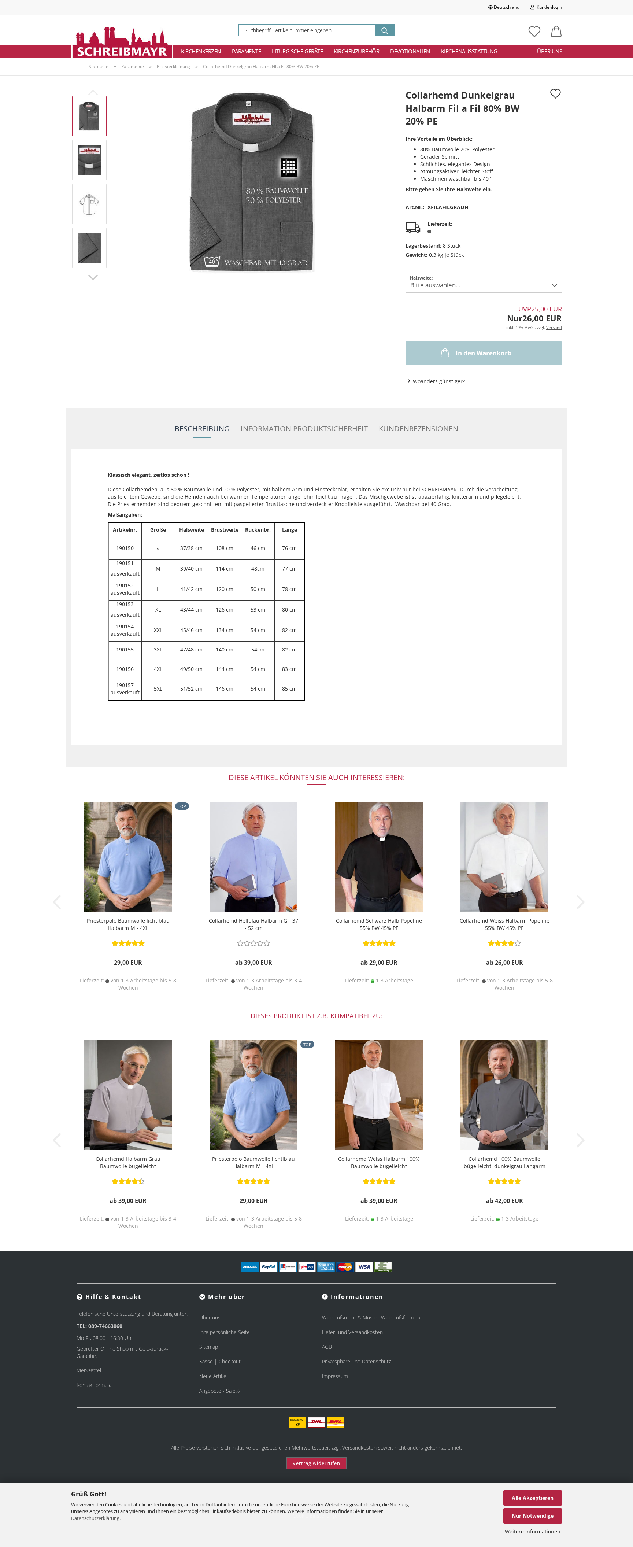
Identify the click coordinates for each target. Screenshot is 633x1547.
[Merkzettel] (534, 30)
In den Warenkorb (484, 353)
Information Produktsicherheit (304, 428)
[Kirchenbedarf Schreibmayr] (122, 30)
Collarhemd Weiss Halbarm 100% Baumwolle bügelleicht (379, 1162)
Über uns (549, 51)
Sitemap (208, 1346)
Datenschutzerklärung (95, 1518)
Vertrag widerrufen (316, 1463)
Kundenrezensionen (418, 428)
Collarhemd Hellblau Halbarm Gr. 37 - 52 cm (253, 924)
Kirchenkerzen (201, 51)
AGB (327, 1346)
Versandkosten (359, 1447)
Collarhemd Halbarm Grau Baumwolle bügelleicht (128, 1162)
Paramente (246, 51)
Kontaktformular (95, 1384)
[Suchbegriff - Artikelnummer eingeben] (384, 30)
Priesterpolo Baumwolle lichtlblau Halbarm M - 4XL (128, 924)
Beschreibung (202, 428)
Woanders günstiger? (439, 381)
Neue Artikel (213, 1376)
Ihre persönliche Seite (224, 1332)
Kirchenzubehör (356, 51)
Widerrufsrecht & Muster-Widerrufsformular (372, 1317)
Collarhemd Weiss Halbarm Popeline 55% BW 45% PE (504, 924)
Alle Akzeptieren (533, 1497)
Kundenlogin (548, 7)
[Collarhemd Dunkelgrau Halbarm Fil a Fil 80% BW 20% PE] (254, 181)
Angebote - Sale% (219, 1390)
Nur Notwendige (533, 1515)
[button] (556, 30)
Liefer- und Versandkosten (352, 1332)
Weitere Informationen (532, 1531)
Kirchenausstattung (469, 51)
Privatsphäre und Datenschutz (356, 1361)
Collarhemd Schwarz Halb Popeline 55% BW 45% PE (379, 924)
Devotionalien (410, 51)
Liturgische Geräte (297, 51)
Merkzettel (89, 1370)
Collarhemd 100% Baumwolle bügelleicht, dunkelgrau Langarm (504, 1162)
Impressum (335, 1376)
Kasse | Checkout (220, 1361)
